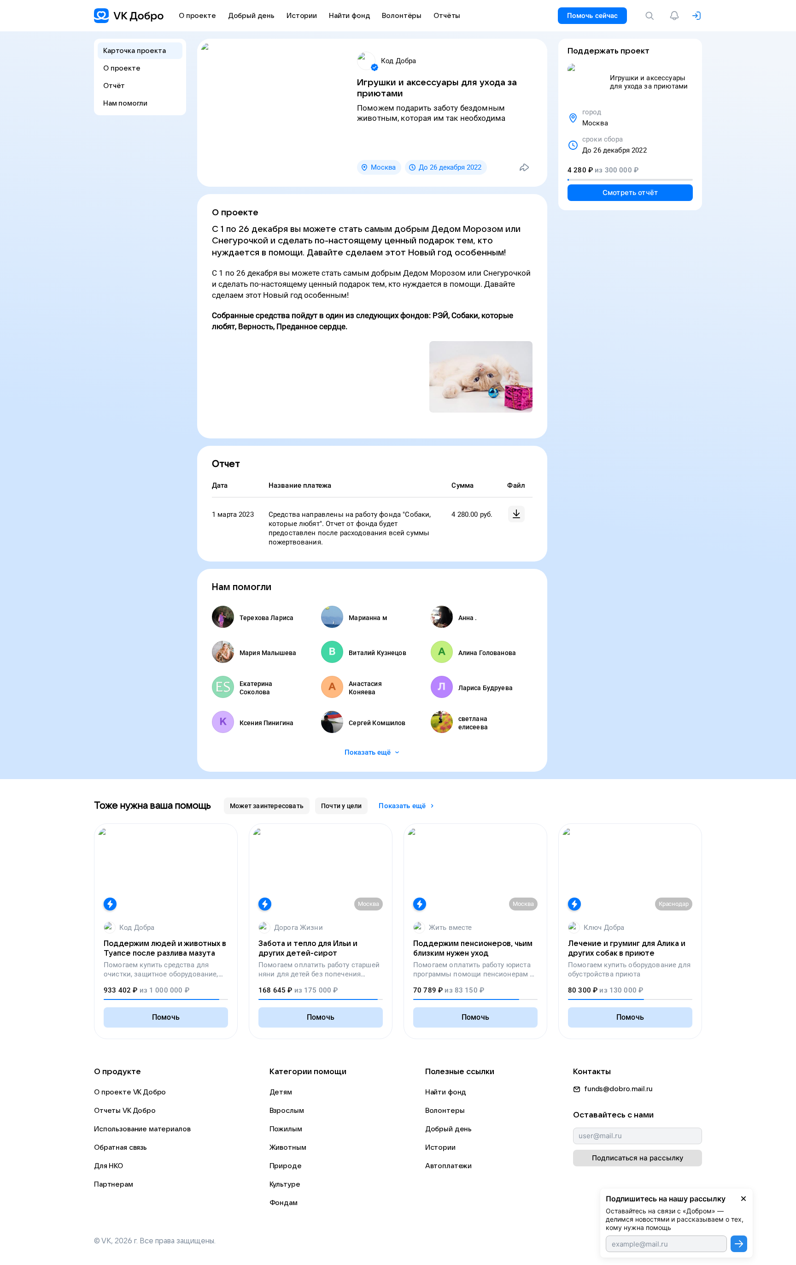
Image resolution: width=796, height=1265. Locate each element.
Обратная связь (120, 1147)
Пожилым (285, 1129)
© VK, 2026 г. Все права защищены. (155, 1241)
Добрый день (448, 1129)
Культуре (284, 1184)
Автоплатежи (448, 1166)
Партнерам (113, 1184)
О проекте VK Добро (130, 1092)
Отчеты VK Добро (125, 1110)
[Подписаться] (739, 1243)
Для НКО (108, 1166)
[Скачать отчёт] (516, 514)
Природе (285, 1166)
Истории (440, 1147)
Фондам (283, 1202)
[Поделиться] (524, 167)
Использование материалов (142, 1129)
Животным (287, 1147)
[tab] (267, 806)
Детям (280, 1092)
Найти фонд (446, 1092)
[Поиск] (651, 15)
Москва (383, 167)
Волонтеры (445, 1110)
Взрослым (286, 1110)
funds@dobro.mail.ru (618, 1089)
